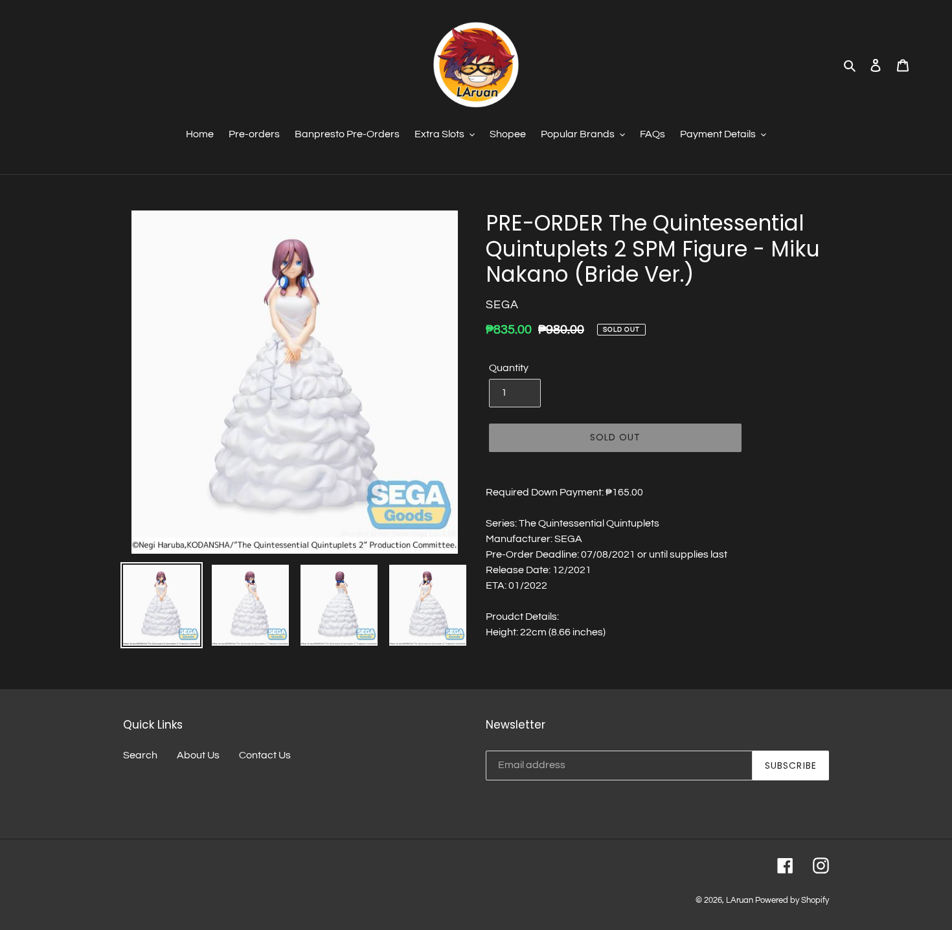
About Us (198, 755)
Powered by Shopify (792, 900)
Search (140, 755)
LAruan (739, 900)
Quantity (508, 368)
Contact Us (265, 755)
